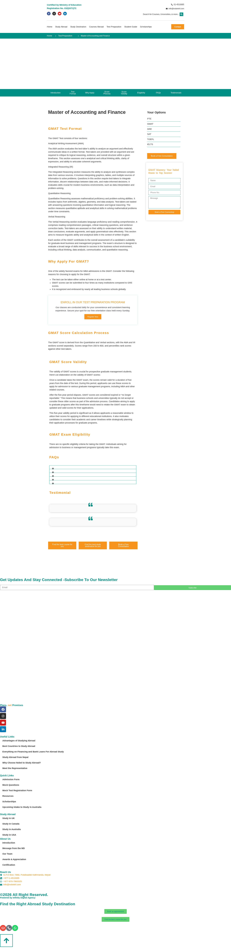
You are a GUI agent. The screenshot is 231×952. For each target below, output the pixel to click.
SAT (149, 134)
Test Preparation (114, 27)
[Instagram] (54, 13)
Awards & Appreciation (14, 859)
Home (49, 27)
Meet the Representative (14, 768)
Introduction (8, 843)
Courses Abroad (96, 27)
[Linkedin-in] (65, 13)
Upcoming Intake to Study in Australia (21, 807)
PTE (149, 119)
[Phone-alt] (9, 928)
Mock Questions (10, 785)
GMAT (150, 124)
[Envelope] (3, 928)
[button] (181, 14)
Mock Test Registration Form (17, 790)
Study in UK (8, 818)
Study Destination (78, 27)
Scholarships (146, 27)
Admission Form (10, 779)
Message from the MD (13, 848)
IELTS (150, 144)
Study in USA (9, 835)
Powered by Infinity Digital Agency (17, 897)
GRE (149, 129)
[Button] (6, 940)
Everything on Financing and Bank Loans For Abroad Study (33, 751)
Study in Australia (11, 829)
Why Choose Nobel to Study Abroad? (21, 763)
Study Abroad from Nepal (15, 757)
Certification (8, 865)
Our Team (7, 854)
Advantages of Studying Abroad (18, 740)
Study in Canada (10, 824)
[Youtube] (59, 13)
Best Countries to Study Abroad (18, 746)
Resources (7, 796)
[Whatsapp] (15, 928)
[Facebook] (3, 709)
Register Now (92, 317)
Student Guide (130, 27)
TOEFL (150, 139)
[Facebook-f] (49, 13)
